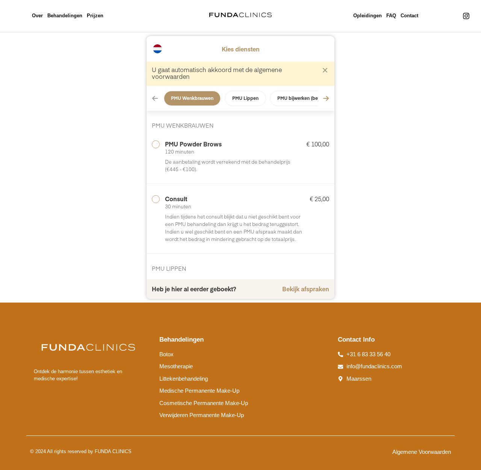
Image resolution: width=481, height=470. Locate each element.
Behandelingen (64, 15)
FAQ (391, 15)
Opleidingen (367, 15)
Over (37, 15)
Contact (409, 15)
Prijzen (95, 15)
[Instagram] (466, 16)
